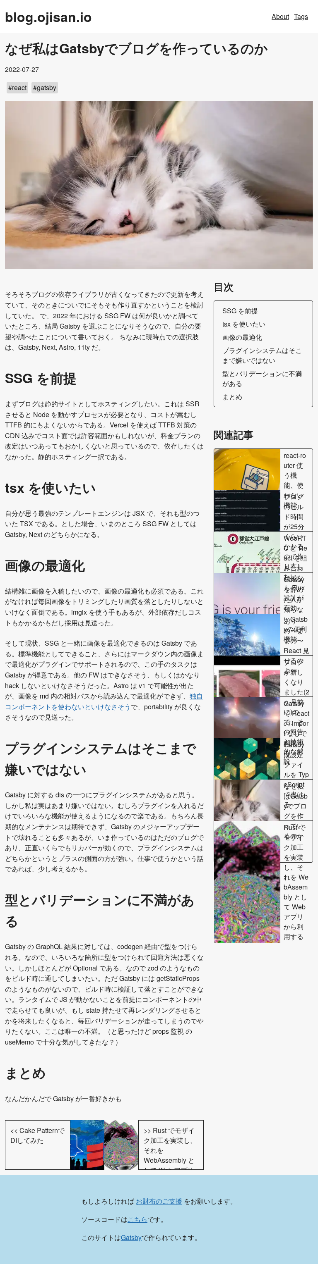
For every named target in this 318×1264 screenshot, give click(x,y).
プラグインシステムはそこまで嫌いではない (262, 355)
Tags (301, 16)
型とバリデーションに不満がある (262, 378)
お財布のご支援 (159, 1201)
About (280, 16)
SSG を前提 (240, 310)
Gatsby (131, 1237)
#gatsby (44, 87)
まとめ (232, 396)
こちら (137, 1219)
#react (17, 87)
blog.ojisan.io (48, 16)
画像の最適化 (242, 337)
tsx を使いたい (243, 324)
